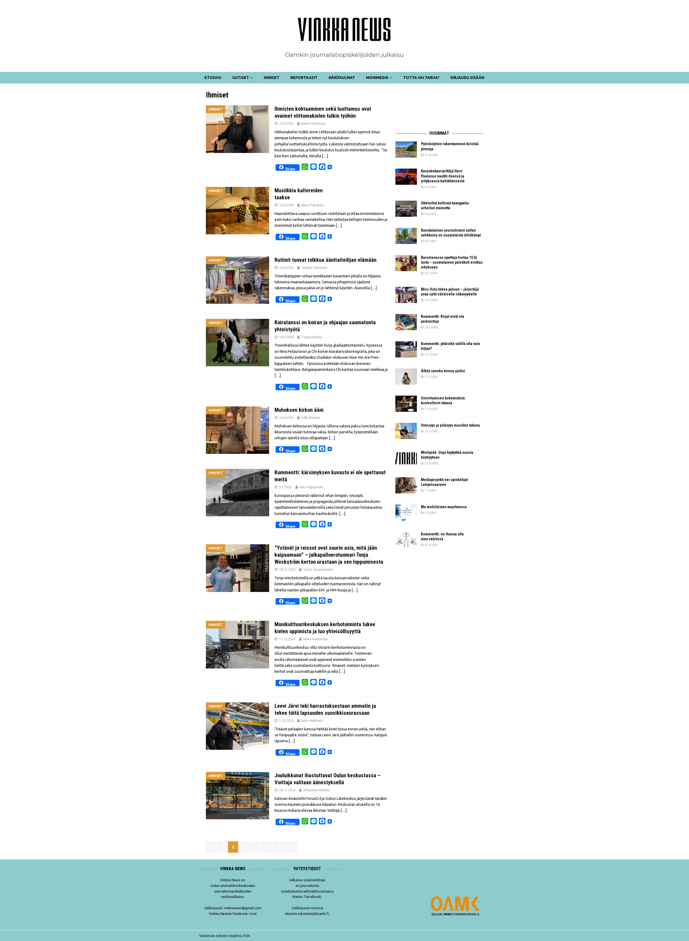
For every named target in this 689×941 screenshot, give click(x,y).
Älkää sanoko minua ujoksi (443, 371)
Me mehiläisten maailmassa (444, 507)
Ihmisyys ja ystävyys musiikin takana (451, 425)
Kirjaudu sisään (467, 77)
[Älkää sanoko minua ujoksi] (406, 376)
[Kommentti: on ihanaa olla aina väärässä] (406, 540)
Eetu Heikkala (311, 720)
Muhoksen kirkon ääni (299, 410)
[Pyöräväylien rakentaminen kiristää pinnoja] (406, 149)
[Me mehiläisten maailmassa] (406, 512)
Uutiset (240, 77)
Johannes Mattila (316, 790)
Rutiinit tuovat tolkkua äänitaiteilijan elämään (326, 260)
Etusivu (213, 77)
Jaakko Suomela (314, 267)
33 (280, 847)
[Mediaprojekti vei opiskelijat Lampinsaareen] (406, 485)
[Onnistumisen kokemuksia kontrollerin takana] (406, 404)
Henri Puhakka (312, 205)
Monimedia (377, 77)
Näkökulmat (342, 77)
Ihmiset (271, 77)
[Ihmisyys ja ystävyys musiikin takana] (406, 431)
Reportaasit (304, 77)
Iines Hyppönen (311, 487)
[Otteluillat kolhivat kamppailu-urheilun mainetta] (406, 209)
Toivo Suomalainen (318, 569)
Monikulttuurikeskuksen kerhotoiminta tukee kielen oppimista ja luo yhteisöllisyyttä (325, 628)
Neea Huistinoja (313, 123)
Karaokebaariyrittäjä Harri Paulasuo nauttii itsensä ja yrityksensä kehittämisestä (443, 176)
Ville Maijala (310, 417)
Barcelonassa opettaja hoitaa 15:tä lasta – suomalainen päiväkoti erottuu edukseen (452, 262)
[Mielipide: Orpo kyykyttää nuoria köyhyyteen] (406, 458)
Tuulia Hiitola (311, 337)
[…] (325, 156)
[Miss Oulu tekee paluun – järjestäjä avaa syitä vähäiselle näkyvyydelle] (406, 295)
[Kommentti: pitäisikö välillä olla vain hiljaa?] (406, 349)
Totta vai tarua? (421, 77)
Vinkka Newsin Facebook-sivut (233, 913)
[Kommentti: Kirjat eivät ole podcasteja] (406, 322)
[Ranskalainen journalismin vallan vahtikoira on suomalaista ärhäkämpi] (406, 236)
